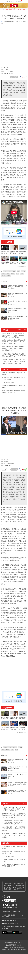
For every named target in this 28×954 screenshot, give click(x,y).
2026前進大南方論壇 (8, 382)
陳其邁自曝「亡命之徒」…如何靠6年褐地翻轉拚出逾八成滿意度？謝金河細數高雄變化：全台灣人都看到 (14, 815)
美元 (24, 9)
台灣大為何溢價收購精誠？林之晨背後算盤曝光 (13, 386)
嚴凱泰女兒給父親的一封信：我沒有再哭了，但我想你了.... (5, 252)
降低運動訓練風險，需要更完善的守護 (22, 262)
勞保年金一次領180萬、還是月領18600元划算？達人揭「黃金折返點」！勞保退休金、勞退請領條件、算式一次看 (13, 361)
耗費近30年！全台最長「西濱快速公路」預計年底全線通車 (14, 262)
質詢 (16, 749)
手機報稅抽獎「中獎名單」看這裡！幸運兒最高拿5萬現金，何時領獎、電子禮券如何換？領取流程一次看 (14, 354)
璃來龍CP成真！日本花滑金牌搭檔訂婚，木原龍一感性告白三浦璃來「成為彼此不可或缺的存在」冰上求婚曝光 (13, 335)
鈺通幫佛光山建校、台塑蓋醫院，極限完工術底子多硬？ (13, 378)
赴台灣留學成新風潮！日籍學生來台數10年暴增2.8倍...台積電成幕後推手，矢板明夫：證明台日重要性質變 (13, 809)
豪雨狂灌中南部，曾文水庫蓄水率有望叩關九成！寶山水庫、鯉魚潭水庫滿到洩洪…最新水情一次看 (13, 348)
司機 (12, 749)
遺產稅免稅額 (12, 9)
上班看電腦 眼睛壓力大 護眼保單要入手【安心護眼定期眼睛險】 (14, 252)
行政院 (5, 271)
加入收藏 (15, 77)
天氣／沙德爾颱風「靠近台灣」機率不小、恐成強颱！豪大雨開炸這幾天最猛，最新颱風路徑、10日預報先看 (13, 822)
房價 (7, 9)
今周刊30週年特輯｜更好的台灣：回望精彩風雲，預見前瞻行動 (13, 391)
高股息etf (20, 9)
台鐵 (18, 271)
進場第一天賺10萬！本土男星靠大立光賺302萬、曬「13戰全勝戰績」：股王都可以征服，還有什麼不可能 (13, 341)
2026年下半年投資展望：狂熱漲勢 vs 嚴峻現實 (13, 373)
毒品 (10, 271)
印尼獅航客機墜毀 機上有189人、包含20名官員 (22, 252)
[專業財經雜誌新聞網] (14, 5)
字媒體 (6, 69)
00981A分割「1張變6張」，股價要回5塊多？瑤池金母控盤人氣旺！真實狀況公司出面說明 (14, 835)
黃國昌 (5, 747)
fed (16, 9)
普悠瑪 (23, 271)
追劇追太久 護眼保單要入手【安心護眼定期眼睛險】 (5, 262)
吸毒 (14, 271)
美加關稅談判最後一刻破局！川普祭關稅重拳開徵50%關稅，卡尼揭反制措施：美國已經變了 (13, 828)
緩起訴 (3, 273)
